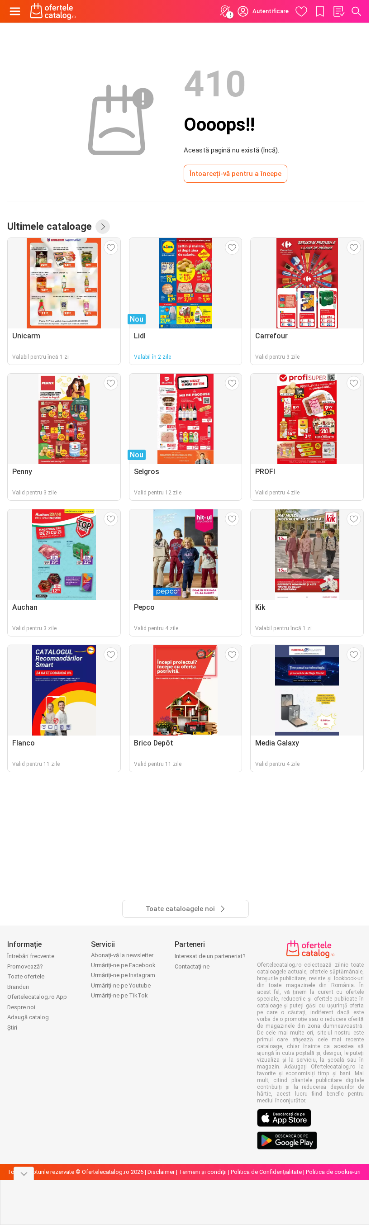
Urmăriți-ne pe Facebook (123, 965)
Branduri (18, 986)
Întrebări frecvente (30, 956)
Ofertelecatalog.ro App (37, 996)
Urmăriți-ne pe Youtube (121, 985)
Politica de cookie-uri (333, 1171)
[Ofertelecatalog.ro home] (53, 11)
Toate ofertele (25, 976)
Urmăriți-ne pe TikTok (119, 995)
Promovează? (25, 966)
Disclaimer (161, 1171)
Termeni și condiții (203, 1171)
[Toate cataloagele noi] (102, 226)
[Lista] (338, 11)
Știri (12, 1027)
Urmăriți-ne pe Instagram (123, 975)
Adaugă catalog (28, 1017)
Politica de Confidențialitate (266, 1171)
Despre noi (21, 1007)
